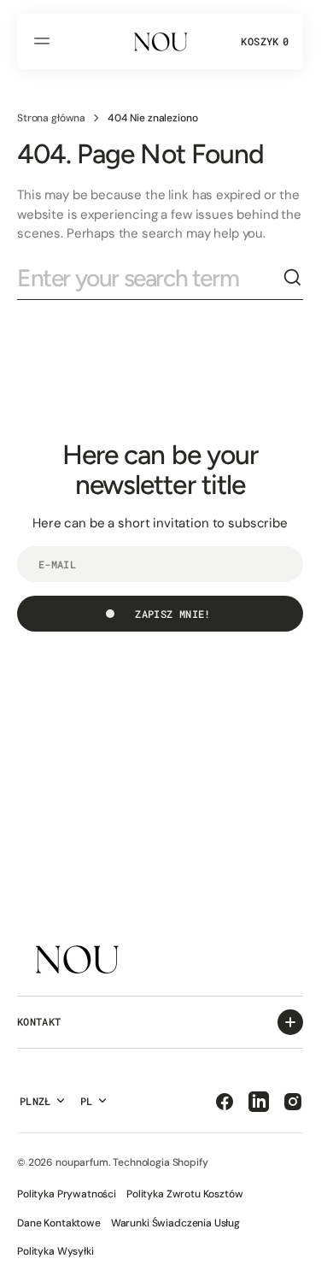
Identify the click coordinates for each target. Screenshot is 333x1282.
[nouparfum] (160, 41)
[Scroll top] (299, 1261)
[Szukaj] (293, 278)
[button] (44, 41)
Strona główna (51, 118)
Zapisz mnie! (172, 613)
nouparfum (82, 1162)
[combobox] (150, 278)
